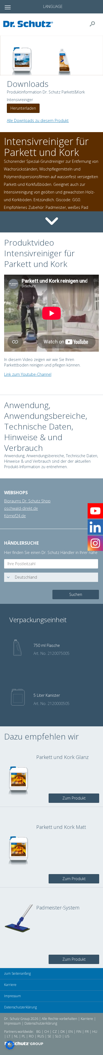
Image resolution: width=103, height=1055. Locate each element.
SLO (58, 1036)
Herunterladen (23, 108)
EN (70, 1031)
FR (87, 1031)
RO (31, 1036)
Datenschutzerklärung (20, 1007)
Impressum (12, 996)
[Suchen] (94, 24)
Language (53, 6)
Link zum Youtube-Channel (27, 374)
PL (23, 1036)
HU (94, 1031)
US (67, 1036)
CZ (54, 1031)
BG (38, 1031)
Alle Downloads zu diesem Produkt (38, 120)
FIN (78, 1031)
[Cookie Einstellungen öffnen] (9, 1048)
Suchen (75, 594)
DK (62, 1031)
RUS (40, 1036)
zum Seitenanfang (17, 973)
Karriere (10, 984)
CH (46, 1031)
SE (49, 1036)
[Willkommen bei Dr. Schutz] (29, 24)
